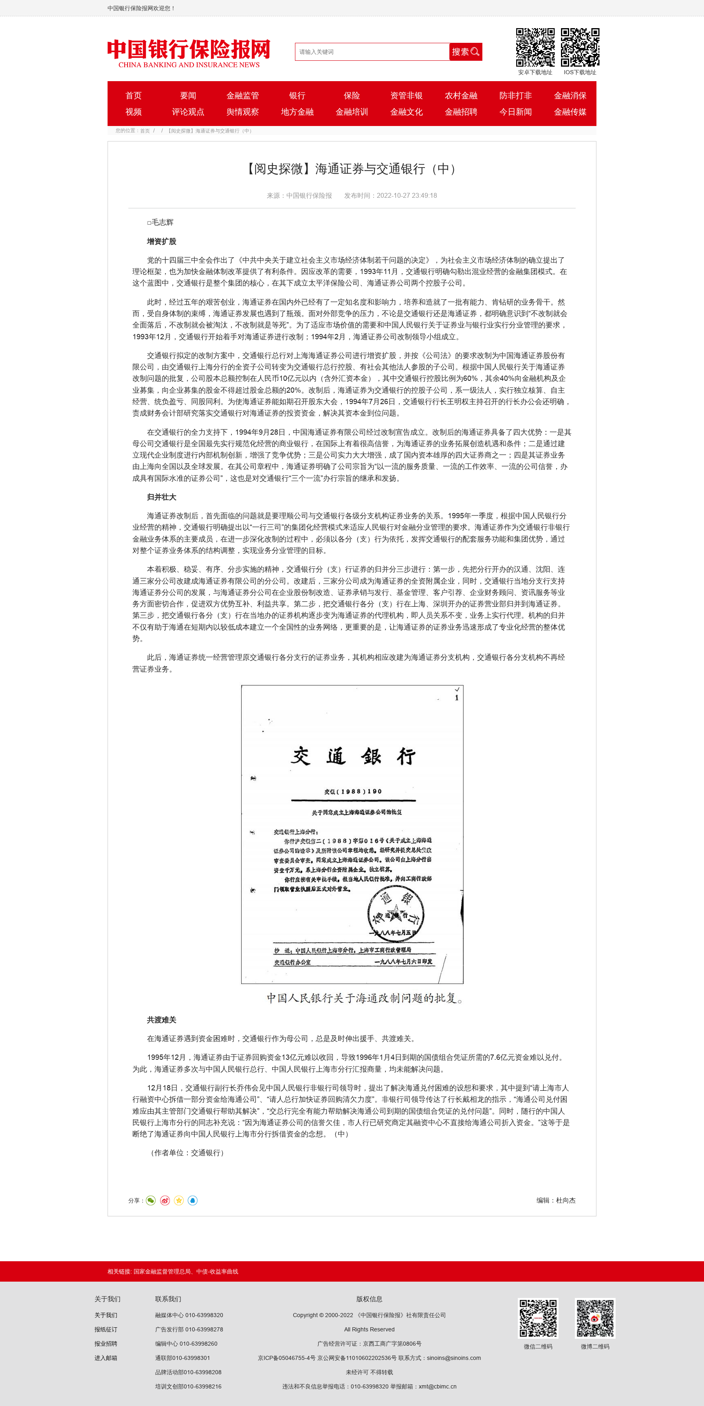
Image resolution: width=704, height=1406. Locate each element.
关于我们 (106, 1315)
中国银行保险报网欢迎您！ (142, 8)
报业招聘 (106, 1343)
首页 (145, 131)
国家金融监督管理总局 (162, 1271)
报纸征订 (106, 1329)
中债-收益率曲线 (217, 1271)
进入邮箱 (106, 1358)
